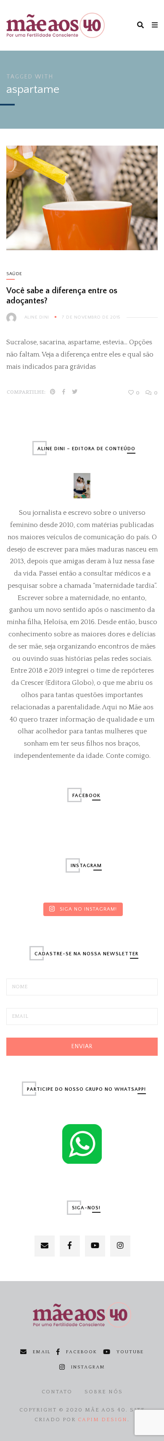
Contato (57, 1392)
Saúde (14, 273)
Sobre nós (104, 1392)
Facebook (81, 1351)
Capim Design (102, 1419)
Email (41, 1351)
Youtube (130, 1351)
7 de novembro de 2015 (91, 317)
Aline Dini (36, 317)
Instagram (88, 1367)
